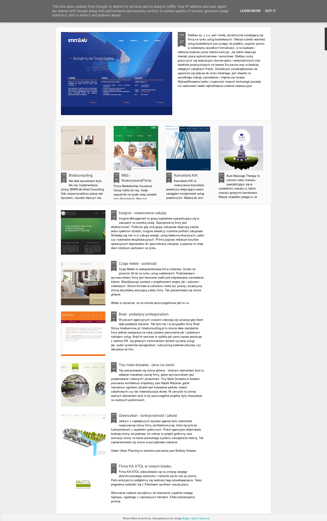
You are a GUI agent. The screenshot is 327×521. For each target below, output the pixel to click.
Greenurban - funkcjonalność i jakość (148, 415)
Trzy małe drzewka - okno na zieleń (147, 364)
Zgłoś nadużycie (200, 518)
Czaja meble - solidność (138, 263)
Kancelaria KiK (186, 175)
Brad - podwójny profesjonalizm (144, 314)
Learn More (250, 10)
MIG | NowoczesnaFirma (136, 178)
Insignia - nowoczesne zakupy (142, 212)
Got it (270, 10)
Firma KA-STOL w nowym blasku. (145, 466)
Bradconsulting (81, 175)
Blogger (186, 518)
